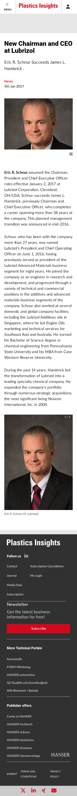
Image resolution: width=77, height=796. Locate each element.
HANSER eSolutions (20, 740)
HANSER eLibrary (18, 732)
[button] (38, 462)
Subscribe (38, 628)
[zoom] (71, 154)
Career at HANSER (19, 716)
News (8, 81)
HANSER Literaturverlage (23, 755)
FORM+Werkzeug (18, 667)
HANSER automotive (21, 675)
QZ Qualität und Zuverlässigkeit (27, 682)
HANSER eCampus (19, 748)
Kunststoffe (14, 659)
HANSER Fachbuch (20, 724)
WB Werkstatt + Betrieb (22, 690)
